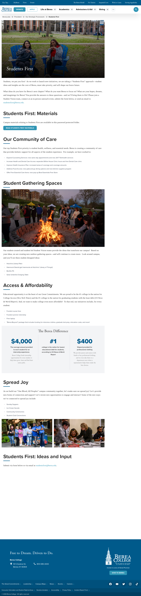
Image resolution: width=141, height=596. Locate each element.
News (25, 3)
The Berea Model (78, 3)
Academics (64, 9)
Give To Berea (118, 573)
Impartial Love (103, 3)
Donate (19, 9)
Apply (32, 9)
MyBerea (16, 3)
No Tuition (91, 3)
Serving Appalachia (131, 3)
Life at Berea (46, 9)
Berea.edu (6, 17)
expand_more (55, 9)
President (17, 17)
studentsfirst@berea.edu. (13, 102)
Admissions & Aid (84, 9)
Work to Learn (116, 3)
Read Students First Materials (20, 128)
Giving (102, 9)
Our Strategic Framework (35, 17)
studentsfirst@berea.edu (46, 465)
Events (32, 3)
